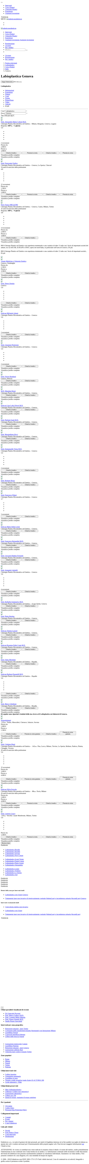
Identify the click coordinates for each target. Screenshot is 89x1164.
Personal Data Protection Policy (16, 1110)
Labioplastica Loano (12, 869)
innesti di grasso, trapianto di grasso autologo (20, 1097)
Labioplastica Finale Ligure (14, 861)
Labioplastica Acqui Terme (14, 859)
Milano (7, 1061)
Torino (7, 1065)
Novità (7, 1130)
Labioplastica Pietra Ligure (14, 863)
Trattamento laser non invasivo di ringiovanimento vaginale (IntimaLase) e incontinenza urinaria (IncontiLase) (42, 914)
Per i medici (9, 47)
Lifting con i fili (10, 1095)
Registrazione (10, 44)
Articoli (7, 104)
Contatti (8, 1117)
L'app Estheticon (11, 1123)
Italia (7, 69)
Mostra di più (6, 843)
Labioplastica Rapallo (12, 852)
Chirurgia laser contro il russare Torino (18, 1052)
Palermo (8, 1067)
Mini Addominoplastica (13, 1090)
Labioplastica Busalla (12, 850)
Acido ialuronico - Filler (13, 1082)
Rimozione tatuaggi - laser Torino (16, 1029)
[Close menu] (2, 2)
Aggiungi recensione (12, 13)
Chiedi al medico (11, 153)
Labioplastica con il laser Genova (16, 895)
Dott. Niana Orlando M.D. (14, 1019)
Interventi (8, 5)
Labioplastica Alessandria (14, 865)
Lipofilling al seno (11, 1078)
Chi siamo (8, 1106)
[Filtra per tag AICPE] (9, 115)
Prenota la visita (32, 153)
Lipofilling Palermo (12, 1046)
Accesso (8, 45)
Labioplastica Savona (12, 853)
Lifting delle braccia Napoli (14, 1036)
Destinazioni (9, 1136)
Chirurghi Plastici (11, 9)
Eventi (7, 1119)
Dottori (7, 94)
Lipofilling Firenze (11, 1033)
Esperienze (9, 11)
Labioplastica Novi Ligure (14, 855)
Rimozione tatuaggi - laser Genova (17, 1048)
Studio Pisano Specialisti (13, 1021)
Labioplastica (9, 65)
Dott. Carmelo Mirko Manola (15, 1017)
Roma (7, 1059)
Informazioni (9, 90)
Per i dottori (9, 1121)
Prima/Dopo (9, 100)
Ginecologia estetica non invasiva (16, 907)
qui (83, 1144)
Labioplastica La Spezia (13, 873)
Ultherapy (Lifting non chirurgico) (17, 1092)
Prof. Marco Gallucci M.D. (14, 1015)
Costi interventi (10, 1134)
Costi (7, 96)
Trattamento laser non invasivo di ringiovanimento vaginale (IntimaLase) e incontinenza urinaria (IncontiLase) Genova (45, 898)
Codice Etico (9, 1108)
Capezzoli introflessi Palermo (15, 1034)
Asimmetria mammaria (13, 1076)
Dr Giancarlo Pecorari (12, 1013)
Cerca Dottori (10, 7)
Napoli (7, 1063)
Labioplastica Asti (11, 875)
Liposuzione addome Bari (14, 1050)
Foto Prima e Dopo (11, 1132)
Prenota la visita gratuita (32, 734)
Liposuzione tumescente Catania (16, 1044)
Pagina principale (11, 63)
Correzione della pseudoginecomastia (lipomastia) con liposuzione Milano (30, 1031)
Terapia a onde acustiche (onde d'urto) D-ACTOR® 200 (24, 1080)
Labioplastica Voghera (13, 871)
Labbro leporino (10, 1074)
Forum (7, 98)
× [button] (26, 111)
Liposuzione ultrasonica (13, 1093)
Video (7, 102)
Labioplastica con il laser (13, 911)
